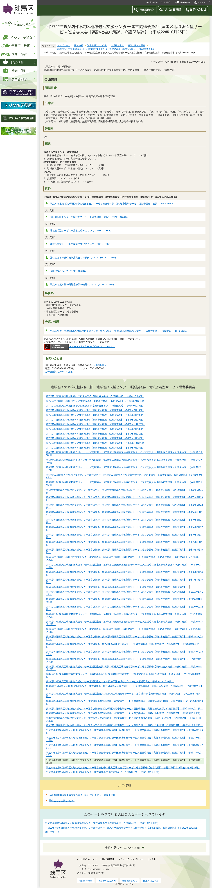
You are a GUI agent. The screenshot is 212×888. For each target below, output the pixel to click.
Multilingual (185, 2)
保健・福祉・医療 (136, 45)
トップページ (63, 45)
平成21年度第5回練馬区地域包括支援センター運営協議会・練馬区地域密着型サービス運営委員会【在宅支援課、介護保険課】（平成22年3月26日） (122, 827)
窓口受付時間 (85, 880)
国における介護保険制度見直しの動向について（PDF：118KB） (83, 257)
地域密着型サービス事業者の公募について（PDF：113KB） (81, 230)
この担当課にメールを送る (59, 371)
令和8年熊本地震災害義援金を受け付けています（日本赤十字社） (83, 795)
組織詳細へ (100, 365)
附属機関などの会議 (97, 45)
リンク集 (151, 859)
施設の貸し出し (53, 832)
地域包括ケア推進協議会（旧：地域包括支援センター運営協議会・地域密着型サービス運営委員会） (106, 49)
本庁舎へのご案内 (107, 880)
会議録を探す (117, 45)
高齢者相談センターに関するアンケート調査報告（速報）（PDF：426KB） (89, 217)
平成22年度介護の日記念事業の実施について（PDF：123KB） (82, 284)
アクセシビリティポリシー (131, 859)
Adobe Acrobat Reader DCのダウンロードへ (92, 346)
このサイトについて (88, 859)
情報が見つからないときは (122, 847)
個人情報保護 (108, 859)
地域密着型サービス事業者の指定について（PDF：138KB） (81, 244)
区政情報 (78, 45)
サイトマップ (204, 2)
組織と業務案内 (129, 880)
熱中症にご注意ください (61, 800)
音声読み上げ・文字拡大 (161, 2)
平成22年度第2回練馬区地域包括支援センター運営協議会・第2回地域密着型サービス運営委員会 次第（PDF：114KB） (113, 203)
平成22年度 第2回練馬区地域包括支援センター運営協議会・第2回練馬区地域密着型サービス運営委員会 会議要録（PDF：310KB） (120, 330)
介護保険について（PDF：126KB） (68, 271)
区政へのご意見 (150, 880)
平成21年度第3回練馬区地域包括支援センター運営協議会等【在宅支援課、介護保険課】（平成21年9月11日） (102, 823)
